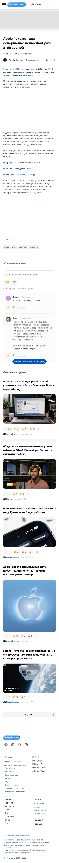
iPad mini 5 (16, 144)
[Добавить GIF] (14, 282)
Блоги (7, 809)
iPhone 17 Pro (39, 767)
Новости (34, 247)
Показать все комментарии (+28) (29, 361)
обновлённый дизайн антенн (19, 168)
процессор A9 (12, 162)
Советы (37, 799)
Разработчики (40, 810)
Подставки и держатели (14, 791)
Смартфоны (9, 768)
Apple (6, 247)
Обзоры (8, 757)
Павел (9, 498)
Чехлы (7, 778)
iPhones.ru (10, 857)
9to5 (40, 193)
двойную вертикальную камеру (20, 174)
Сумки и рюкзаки (11, 785)
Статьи (7, 799)
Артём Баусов (12, 433)
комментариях (26, 288)
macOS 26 (37, 760)
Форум (7, 812)
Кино (6, 823)
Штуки (7, 781)
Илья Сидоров (12, 557)
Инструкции (39, 803)
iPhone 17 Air (38, 770)
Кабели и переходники (14, 788)
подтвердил (41, 189)
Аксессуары (10, 806)
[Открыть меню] (4, 4)
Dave (14, 318)
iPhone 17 (37, 763)
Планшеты (8, 771)
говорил (7, 186)
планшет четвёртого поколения (18, 74)
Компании (9, 816)
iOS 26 (35, 757)
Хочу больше (29, 715)
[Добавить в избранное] (47, 60)
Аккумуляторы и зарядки (15, 764)
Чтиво (7, 819)
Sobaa (15, 297)
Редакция (38, 819)
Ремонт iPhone (40, 813)
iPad (14, 247)
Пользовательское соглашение (17, 836)
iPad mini (23, 247)
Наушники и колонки (13, 761)
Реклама (38, 823)
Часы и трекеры (11, 774)
